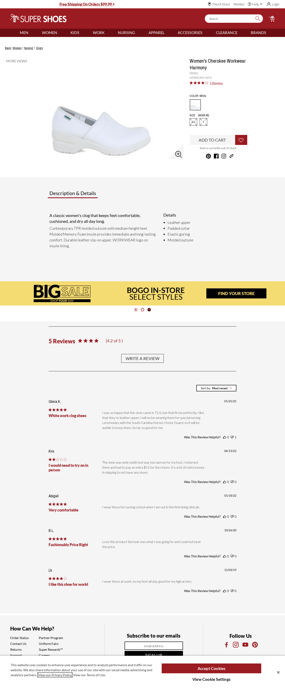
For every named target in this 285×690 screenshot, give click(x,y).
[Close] (278, 672)
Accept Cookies (212, 668)
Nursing (126, 32)
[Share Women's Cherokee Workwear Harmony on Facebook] (216, 156)
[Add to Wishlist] (241, 140)
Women (49, 32)
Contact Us (18, 644)
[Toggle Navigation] (31, 32)
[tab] (86, 195)
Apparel (156, 32)
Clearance (226, 32)
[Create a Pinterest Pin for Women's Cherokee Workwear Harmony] (208, 156)
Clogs (39, 48)
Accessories (190, 32)
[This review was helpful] (224, 437)
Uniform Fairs (49, 644)
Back (8, 48)
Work (99, 32)
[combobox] (216, 388)
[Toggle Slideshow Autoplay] (135, 309)
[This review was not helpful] (232, 437)
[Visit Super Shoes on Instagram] (224, 156)
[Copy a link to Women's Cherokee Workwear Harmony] (231, 156)
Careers (44, 655)
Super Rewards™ (51, 649)
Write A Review (142, 358)
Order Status (19, 638)
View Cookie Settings (211, 679)
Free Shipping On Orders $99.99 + (87, 4)
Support (16, 655)
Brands (258, 32)
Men (24, 32)
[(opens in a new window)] (226, 645)
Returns (16, 649)
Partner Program (51, 638)
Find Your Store (236, 293)
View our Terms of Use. (89, 675)
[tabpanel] (143, 232)
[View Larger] (179, 154)
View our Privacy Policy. (55, 675)
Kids (75, 32)
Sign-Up (153, 655)
